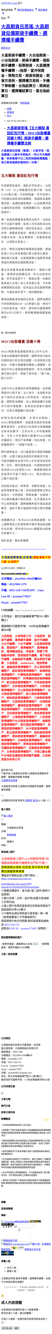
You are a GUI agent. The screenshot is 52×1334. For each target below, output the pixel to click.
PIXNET (13, 1287)
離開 (16, 1328)
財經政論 (24, 103)
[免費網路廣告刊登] (9, 1240)
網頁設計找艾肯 (33, 1249)
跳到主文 (5, 48)
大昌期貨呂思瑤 (9, 780)
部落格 (10, 112)
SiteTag (46, 1119)
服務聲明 (31, 1290)
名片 (9, 116)
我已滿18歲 (7, 1328)
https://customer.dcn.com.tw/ (16, 878)
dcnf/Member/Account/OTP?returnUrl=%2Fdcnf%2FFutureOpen (20, 885)
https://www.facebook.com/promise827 (30, 610)
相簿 (9, 109)
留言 (35, 800)
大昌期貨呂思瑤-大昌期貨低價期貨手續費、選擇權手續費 (25, 33)
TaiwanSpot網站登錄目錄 (16, 1221)
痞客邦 (28, 800)
